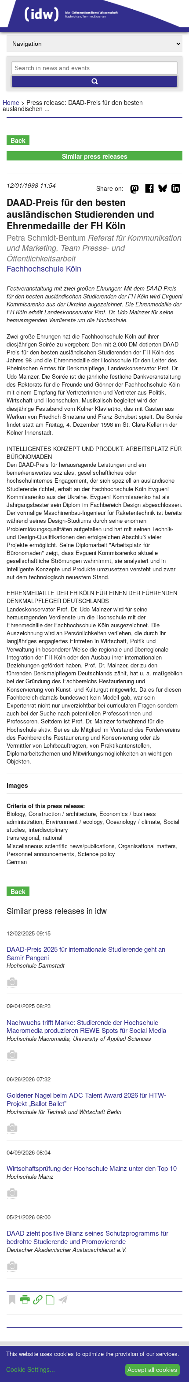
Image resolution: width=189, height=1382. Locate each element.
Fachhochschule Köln (44, 268)
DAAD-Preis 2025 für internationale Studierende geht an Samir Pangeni (86, 953)
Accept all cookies (152, 1369)
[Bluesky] (162, 190)
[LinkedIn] (175, 190)
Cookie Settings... (30, 1369)
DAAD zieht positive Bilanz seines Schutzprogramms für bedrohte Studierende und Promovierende (87, 1237)
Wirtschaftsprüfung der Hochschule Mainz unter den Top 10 (92, 1168)
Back (18, 140)
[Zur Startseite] (94, 24)
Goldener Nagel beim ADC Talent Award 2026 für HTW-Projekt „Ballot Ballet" (86, 1099)
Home (11, 102)
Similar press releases (94, 156)
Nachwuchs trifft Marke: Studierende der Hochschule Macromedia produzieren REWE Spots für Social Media (86, 1026)
